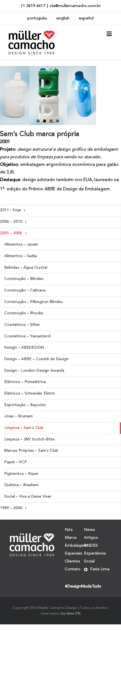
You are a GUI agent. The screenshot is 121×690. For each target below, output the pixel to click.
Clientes (72, 561)
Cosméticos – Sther (22, 325)
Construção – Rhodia (23, 313)
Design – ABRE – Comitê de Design (36, 359)
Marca (71, 538)
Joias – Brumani (18, 416)
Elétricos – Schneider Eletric (29, 393)
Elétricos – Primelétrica (25, 382)
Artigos (91, 538)
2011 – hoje (10, 210)
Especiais (73, 553)
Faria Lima (99, 569)
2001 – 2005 (11, 233)
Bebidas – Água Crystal (25, 268)
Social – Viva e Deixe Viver (27, 496)
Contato (72, 569)
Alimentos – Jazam (21, 244)
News (89, 530)
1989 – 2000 (11, 508)
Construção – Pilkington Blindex (33, 302)
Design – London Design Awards (34, 371)
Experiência (95, 553)
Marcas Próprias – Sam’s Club (31, 451)
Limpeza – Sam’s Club (24, 428)
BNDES (91, 546)
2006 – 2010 (11, 222)
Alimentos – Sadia (20, 256)
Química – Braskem (21, 485)
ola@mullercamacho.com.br (75, 6)
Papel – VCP (15, 462)
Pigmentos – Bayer (21, 474)
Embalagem (74, 546)
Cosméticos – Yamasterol (27, 336)
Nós (69, 530)
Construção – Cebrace (25, 290)
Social (89, 561)
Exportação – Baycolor (25, 405)
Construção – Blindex (23, 279)
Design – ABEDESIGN (24, 348)
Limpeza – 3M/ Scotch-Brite (29, 439)
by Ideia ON (70, 613)
